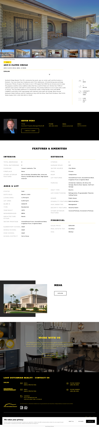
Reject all (71, 421)
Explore (60, 293)
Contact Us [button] (50, 355)
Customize (80, 421)
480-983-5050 (53, 126)
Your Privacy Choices (49, 426)
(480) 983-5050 (74, 391)
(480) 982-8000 (74, 384)
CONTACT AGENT (30, 130)
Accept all (90, 421)
